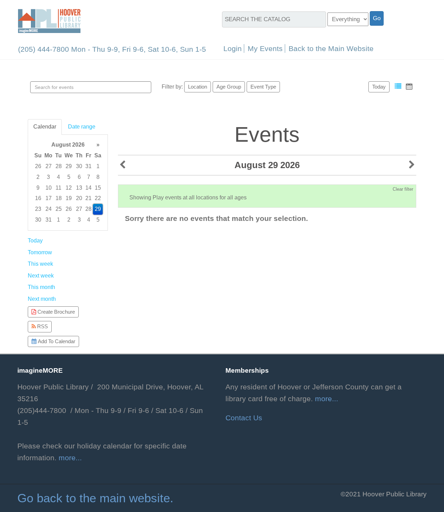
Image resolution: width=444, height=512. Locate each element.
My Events (265, 48)
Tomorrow (40, 252)
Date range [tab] (81, 127)
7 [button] (88, 177)
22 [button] (98, 198)
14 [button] (88, 188)
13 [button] (79, 188)
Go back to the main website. (95, 498)
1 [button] (98, 166)
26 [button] (38, 166)
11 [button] (58, 188)
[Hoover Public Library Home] (49, 20)
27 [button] (48, 166)
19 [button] (69, 198)
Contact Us (243, 418)
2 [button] (38, 177)
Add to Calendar (55, 341)
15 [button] (98, 188)
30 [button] (79, 166)
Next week (41, 276)
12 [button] (69, 188)
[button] (398, 86)
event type (263, 87)
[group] (68, 182)
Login (232, 48)
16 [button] (38, 198)
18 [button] (59, 198)
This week (40, 264)
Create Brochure (55, 312)
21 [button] (88, 198)
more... (70, 458)
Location (197, 87)
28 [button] (59, 166)
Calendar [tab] (44, 127)
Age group (228, 87)
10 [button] (48, 188)
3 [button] (48, 177)
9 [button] (38, 188)
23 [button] (38, 209)
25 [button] (59, 209)
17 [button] (48, 198)
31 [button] (88, 166)
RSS (42, 326)
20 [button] (79, 198)
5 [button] (68, 177)
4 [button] (58, 177)
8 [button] (98, 177)
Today (379, 87)
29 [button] (69, 166)
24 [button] (48, 209)
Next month (42, 299)
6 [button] (79, 177)
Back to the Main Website (331, 48)
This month (41, 287)
